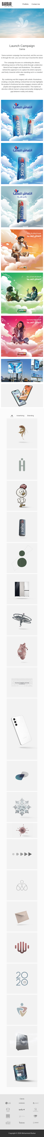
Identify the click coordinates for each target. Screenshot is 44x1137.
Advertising (20, 415)
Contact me (36, 4)
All (12, 415)
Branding (30, 415)
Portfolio (26, 4)
